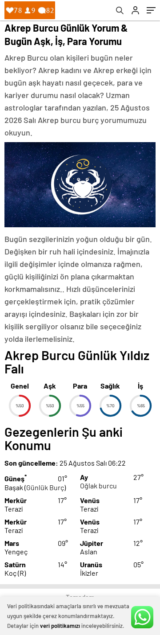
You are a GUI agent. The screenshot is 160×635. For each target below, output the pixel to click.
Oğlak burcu (98, 485)
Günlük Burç (45, 487)
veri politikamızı (60, 625)
